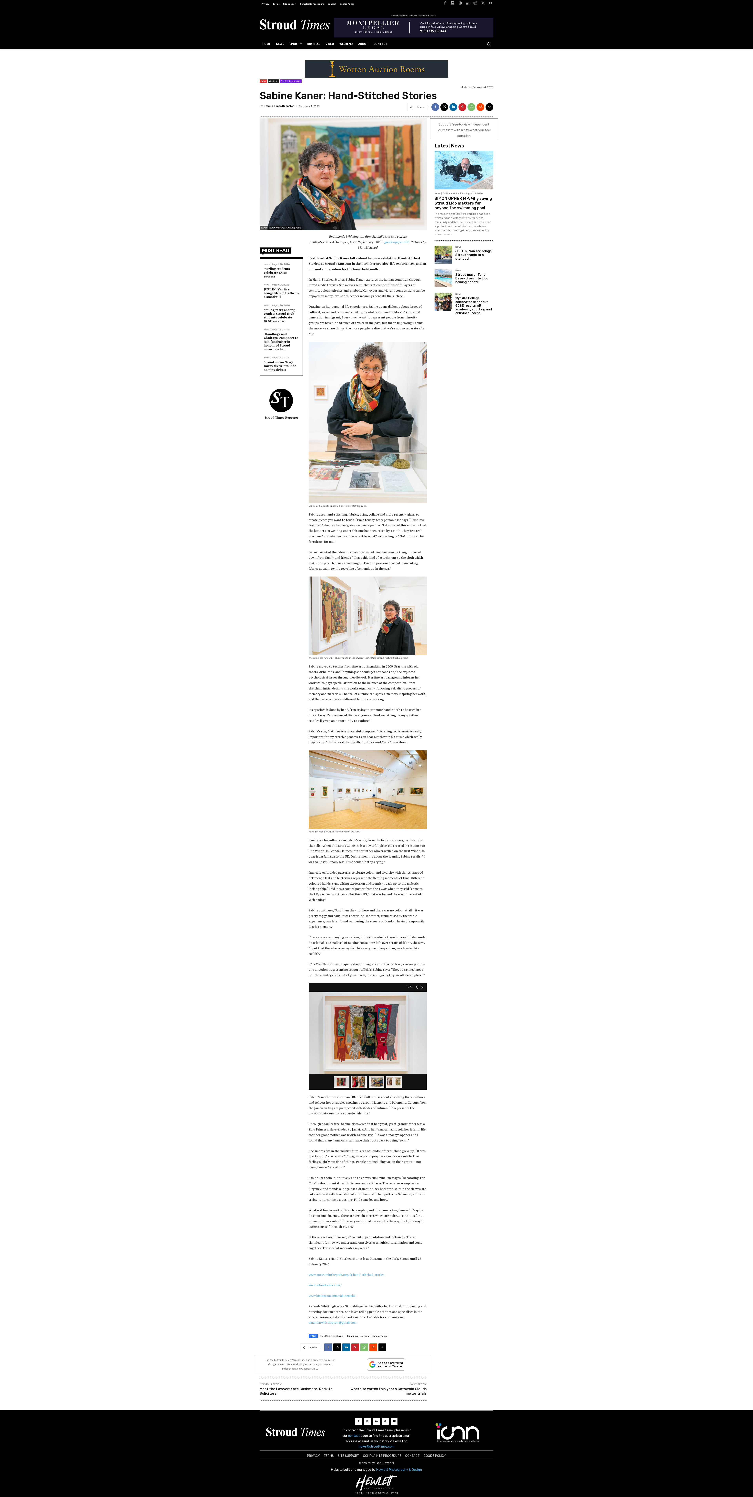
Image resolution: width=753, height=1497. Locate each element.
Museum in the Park (358, 1335)
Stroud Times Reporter (279, 106)
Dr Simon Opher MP (453, 193)
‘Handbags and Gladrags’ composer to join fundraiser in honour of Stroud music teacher (281, 341)
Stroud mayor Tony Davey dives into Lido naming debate (280, 366)
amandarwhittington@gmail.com (332, 1322)
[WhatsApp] (471, 107)
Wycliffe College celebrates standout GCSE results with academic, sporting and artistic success (473, 305)
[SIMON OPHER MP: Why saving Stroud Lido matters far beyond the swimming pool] (464, 170)
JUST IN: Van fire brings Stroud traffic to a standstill (281, 293)
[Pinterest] (462, 107)
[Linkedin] (468, 4)
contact (354, 1436)
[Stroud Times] (295, 25)
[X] (483, 4)
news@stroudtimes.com (376, 1446)
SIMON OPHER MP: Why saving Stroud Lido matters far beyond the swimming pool (463, 203)
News (263, 81)
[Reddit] (475, 4)
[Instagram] (460, 4)
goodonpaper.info (396, 242)
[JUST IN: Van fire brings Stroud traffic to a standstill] (443, 255)
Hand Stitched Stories (331, 1335)
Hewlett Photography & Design (399, 1470)
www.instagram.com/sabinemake (332, 1295)
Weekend (273, 81)
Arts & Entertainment (290, 81)
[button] (488, 44)
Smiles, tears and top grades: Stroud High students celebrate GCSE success (280, 315)
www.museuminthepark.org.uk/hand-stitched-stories (346, 1274)
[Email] (489, 107)
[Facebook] (445, 4)
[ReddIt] (480, 107)
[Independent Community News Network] (457, 1432)
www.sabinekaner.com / (325, 1285)
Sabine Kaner (380, 1335)
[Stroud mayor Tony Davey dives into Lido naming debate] (443, 278)
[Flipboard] (452, 4)
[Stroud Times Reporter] (281, 400)
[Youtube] (490, 4)
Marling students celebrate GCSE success (277, 272)
